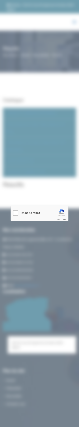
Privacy (58, 219)
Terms (64, 219)
